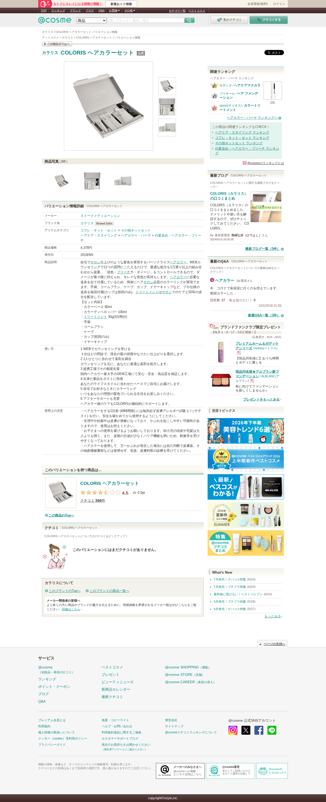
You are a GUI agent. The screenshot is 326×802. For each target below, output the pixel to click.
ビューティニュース (118, 682)
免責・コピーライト (115, 720)
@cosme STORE (185, 674)
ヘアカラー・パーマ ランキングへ (252, 118)
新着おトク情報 (121, 4)
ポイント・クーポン (54, 686)
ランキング (58, 10)
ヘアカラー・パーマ (136, 235)
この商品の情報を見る (57, 44)
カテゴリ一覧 (177, 10)
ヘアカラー (178, 262)
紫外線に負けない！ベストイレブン (238, 594)
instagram (232, 730)
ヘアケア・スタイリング (98, 235)
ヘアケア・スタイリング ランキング (242, 132)
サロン (95, 262)
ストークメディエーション (100, 216)
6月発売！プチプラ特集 (230, 601)
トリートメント (147, 292)
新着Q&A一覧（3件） (264, 315)
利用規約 (44, 726)
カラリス (50, 52)
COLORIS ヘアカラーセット (97, 52)
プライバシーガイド (52, 744)
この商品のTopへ (61, 515)
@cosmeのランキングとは (265, 163)
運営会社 (171, 720)
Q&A (101, 10)
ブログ (90, 10)
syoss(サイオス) (231, 105)
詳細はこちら (71, 609)
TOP (44, 10)
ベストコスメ (196, 10)
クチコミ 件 (92, 500)
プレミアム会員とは (52, 720)
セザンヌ (226, 85)
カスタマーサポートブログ (120, 738)
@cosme (56, 669)
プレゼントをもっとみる (261, 399)
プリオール (227, 93)
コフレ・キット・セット (98, 230)
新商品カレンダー (116, 689)
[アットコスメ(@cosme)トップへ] (54, 21)
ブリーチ (123, 272)
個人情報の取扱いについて (56, 732)
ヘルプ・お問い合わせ (117, 726)
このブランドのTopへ (64, 591)
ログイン (279, 4)
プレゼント (110, 674)
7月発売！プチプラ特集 (230, 587)
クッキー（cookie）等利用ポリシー (62, 738)
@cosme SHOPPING (188, 667)
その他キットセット (136, 230)
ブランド (75, 10)
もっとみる (272, 616)
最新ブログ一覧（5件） (262, 249)
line (271, 730)
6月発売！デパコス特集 (230, 609)
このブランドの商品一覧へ (109, 591)
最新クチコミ (112, 697)
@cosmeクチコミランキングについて (191, 732)
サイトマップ (174, 726)
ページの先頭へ (274, 644)
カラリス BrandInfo (106, 223)
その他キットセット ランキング (239, 143)
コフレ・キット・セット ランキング (242, 138)
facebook (258, 730)
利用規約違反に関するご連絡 (121, 732)
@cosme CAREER (190, 682)
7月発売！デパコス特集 (230, 579)
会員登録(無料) (258, 4)
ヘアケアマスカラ (247, 85)
